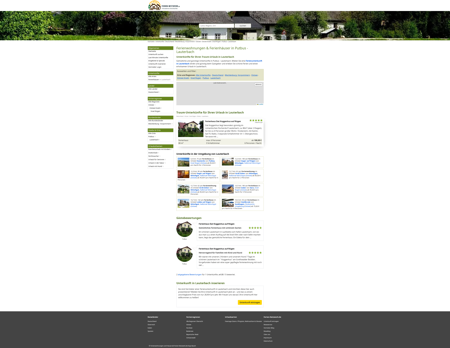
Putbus (206, 78)
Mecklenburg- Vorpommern (159, 123)
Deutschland (153, 92)
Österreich (151, 325)
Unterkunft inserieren (157, 64)
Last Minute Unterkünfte (158, 57)
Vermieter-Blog (269, 328)
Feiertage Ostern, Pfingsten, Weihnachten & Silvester (243, 321)
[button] (201, 128)
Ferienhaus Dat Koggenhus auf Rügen (223, 121)
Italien (150, 328)
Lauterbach (215, 78)
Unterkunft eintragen (250, 302)
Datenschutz (268, 341)
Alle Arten (152, 76)
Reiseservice (268, 325)
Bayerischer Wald (192, 334)
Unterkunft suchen (155, 54)
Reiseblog (267, 331)
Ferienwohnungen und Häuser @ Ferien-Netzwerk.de (169, 346)
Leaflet (260, 104)
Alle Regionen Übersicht (194, 321)
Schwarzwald (190, 338)
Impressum (268, 338)
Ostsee (151, 105)
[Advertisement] (284, 81)
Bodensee (189, 331)
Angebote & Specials (156, 60)
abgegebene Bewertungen (189, 274)
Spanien (150, 331)
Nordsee (189, 328)
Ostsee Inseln (183, 78)
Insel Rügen (196, 78)
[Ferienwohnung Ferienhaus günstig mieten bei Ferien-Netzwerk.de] (164, 9)
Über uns (267, 334)
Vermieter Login (154, 67)
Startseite (152, 51)
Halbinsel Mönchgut (252, 163)
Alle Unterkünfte (203, 75)
